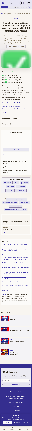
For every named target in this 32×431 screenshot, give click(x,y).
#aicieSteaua (17, 106)
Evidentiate (13, 328)
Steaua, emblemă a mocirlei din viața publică (15, 171)
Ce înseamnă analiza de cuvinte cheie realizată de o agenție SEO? (16, 273)
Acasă (2, 13)
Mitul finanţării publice (17, 342)
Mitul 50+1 (13, 319)
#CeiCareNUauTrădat (18, 109)
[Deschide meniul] (21, 3)
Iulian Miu (15, 103)
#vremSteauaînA (7, 106)
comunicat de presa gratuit (10, 202)
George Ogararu (7, 103)
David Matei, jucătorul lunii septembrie (18, 353)
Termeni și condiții (16, 410)
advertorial (10, 199)
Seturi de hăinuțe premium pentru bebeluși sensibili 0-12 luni (16, 268)
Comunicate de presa (15, 206)
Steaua (4, 112)
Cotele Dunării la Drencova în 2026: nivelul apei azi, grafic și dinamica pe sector (16, 250)
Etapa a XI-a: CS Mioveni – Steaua (19, 330)
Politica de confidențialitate (16, 402)
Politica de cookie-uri (16, 406)
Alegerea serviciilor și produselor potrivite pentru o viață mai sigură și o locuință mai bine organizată (16, 258)
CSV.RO (4, 294)
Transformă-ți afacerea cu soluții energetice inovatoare (14, 263)
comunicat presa (24, 202)
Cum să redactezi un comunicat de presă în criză (15, 282)
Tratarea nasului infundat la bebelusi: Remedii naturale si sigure (15, 277)
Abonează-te (15, 384)
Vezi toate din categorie (16, 149)
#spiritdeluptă (6, 109)
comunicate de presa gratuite (13, 209)
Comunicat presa (10, 3)
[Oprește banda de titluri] (29, 7)
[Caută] (25, 3)
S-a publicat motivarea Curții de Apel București (14, 162)
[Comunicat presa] (3, 3)
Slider (16, 18)
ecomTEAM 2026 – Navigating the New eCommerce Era (16, 245)
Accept (7, 422)
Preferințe (25, 422)
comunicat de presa (21, 199)
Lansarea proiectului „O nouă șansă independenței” (19, 7)
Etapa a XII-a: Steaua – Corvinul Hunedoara (13, 167)
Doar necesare (17, 422)
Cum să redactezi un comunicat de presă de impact (17, 285)
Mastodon (5, 290)
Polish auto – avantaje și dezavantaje (13, 254)
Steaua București (24, 103)
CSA (11, 317)
